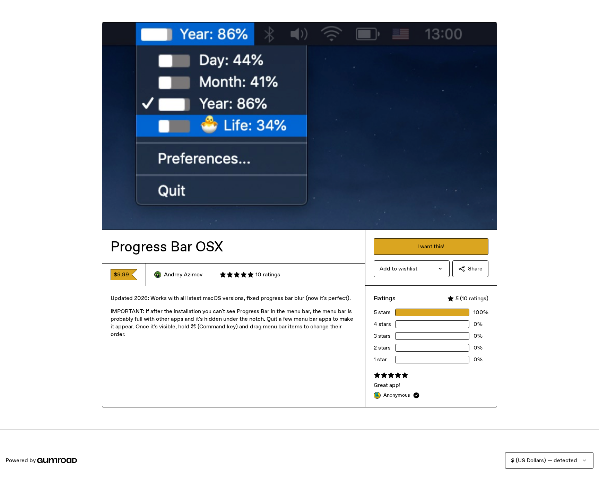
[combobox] (412, 268)
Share (475, 268)
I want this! (430, 246)
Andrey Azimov (183, 274)
